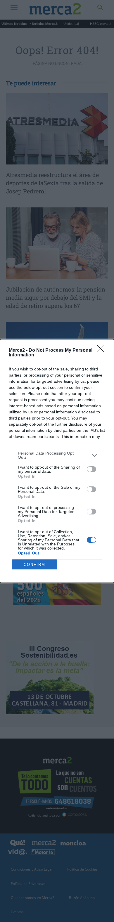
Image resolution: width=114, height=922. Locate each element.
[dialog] (57, 461)
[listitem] (57, 455)
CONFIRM (34, 564)
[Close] (102, 350)
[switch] (91, 469)
